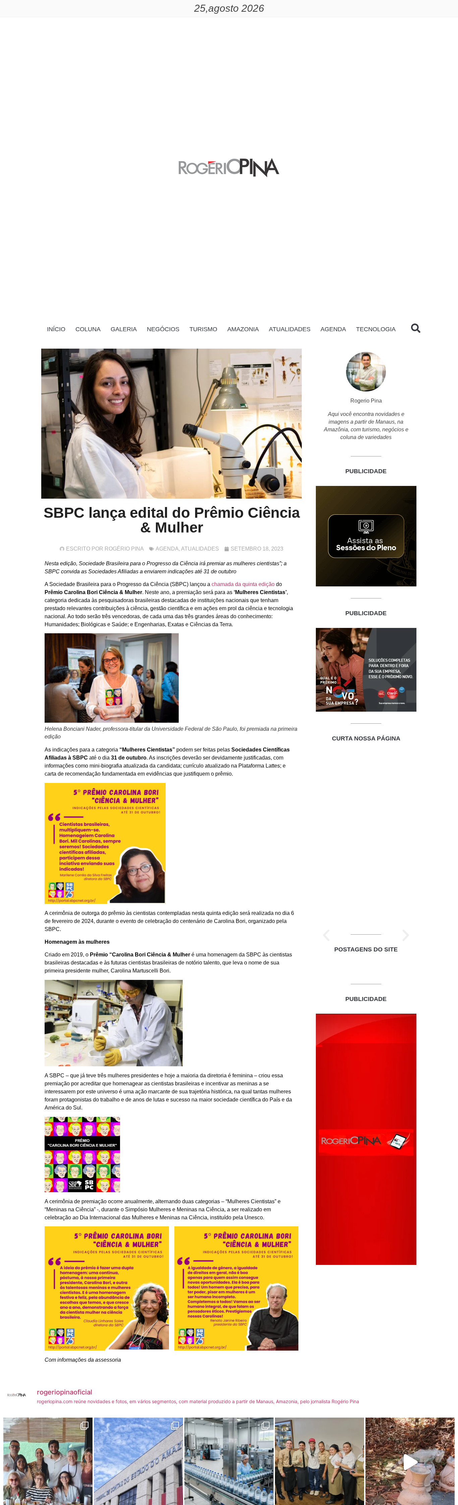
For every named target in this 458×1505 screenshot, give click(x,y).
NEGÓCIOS (163, 329)
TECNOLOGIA (376, 329)
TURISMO (203, 329)
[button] (326, 935)
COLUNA (88, 329)
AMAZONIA (243, 329)
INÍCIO (56, 329)
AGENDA (333, 329)
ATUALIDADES (289, 329)
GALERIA (124, 329)
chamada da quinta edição (243, 584)
